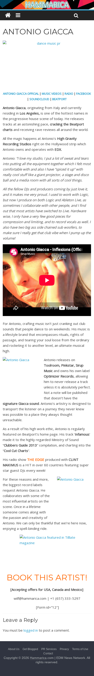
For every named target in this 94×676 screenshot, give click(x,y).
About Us (13, 649)
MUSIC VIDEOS (52, 94)
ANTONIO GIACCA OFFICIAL (21, 94)
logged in (31, 630)
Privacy (64, 649)
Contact (48, 653)
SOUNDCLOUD (39, 99)
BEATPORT (59, 99)
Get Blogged (30, 649)
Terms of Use (80, 649)
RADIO (69, 94)
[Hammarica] (47, 3)
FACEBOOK (83, 94)
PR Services (49, 649)
